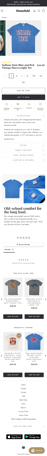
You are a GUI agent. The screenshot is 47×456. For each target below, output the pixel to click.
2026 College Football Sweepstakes (23, 419)
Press (23, 404)
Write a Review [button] (24, 244)
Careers (23, 388)
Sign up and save (22, 426)
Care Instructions (23, 155)
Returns (23, 408)
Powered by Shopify (23, 454)
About (23, 385)
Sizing (23, 145)
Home (4, 17)
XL (27, 76)
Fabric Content (23, 150)
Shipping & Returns (23, 160)
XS (6, 76)
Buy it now (24, 97)
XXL (34, 76)
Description (23, 116)
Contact (23, 392)
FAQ (23, 396)
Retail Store (23, 400)
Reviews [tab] (8, 249)
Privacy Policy (23, 411)
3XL (41, 76)
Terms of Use (23, 415)
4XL (23, 82)
